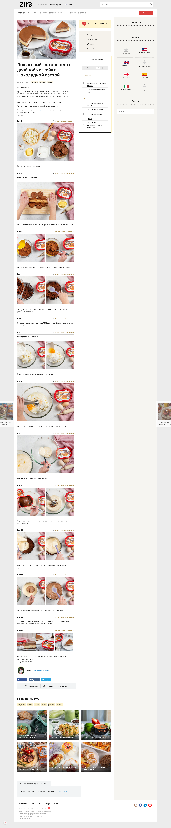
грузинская (126, 77)
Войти (145, 13)
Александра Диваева (40, 670)
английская (126, 65)
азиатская (126, 54)
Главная (21, 13)
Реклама (42, 82)
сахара (99, 114)
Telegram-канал (63, 686)
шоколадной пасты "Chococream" (94, 126)
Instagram (50, 686)
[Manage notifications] (5, 822)
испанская (145, 77)
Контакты (35, 804)
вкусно (29, 705)
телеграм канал (41, 110)
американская (144, 53)
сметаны (100, 110)
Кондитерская (55, 4)
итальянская (126, 89)
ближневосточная (144, 66)
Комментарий (33, 686)
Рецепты (43, 4)
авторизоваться (61, 791)
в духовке (21, 705)
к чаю (44, 705)
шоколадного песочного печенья (96, 84)
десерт (37, 705)
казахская (144, 90)
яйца (90, 118)
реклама (51, 705)
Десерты (32, 13)
